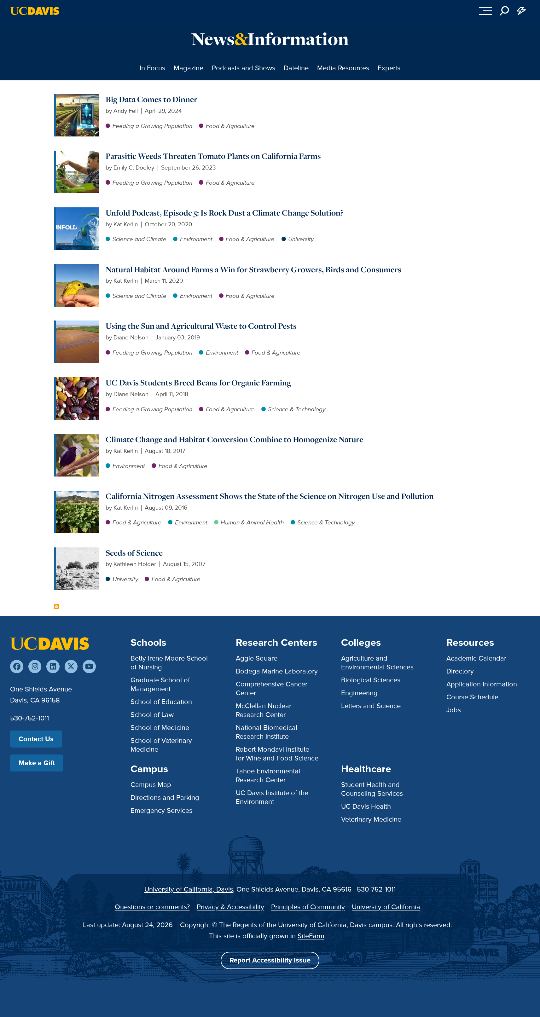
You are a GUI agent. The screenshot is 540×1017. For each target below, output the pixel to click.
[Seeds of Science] (77, 552)
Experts (389, 68)
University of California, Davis (188, 889)
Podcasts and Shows (243, 68)
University (301, 239)
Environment (196, 239)
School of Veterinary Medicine (161, 745)
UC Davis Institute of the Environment (272, 797)
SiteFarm (311, 936)
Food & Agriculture (230, 126)
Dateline (296, 68)
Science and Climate (139, 239)
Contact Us (36, 739)
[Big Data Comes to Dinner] (77, 98)
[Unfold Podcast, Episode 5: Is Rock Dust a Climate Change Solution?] (77, 212)
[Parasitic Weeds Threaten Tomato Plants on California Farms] (77, 155)
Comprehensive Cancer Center (271, 688)
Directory (460, 671)
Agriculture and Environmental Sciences (377, 662)
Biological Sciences (370, 680)
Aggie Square (256, 658)
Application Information (481, 684)
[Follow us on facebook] (16, 666)
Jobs (453, 710)
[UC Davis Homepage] (35, 11)
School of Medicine (160, 727)
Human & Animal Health (252, 522)
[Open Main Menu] (485, 11)
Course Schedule (472, 697)
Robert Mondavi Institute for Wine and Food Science (277, 753)
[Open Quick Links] (521, 11)
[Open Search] (504, 11)
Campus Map (151, 784)
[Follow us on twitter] (71, 666)
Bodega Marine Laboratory (277, 671)
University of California (386, 907)
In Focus (152, 68)
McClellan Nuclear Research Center (263, 710)
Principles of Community (308, 907)
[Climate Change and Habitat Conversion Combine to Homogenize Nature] (77, 438)
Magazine (188, 68)
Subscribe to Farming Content (56, 606)
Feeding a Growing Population (152, 126)
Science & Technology (296, 409)
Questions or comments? (152, 907)
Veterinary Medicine (371, 819)
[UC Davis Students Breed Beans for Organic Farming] (77, 381)
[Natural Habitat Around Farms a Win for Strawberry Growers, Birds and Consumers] (77, 268)
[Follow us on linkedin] (52, 666)
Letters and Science (371, 706)
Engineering (359, 693)
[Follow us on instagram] (34, 666)
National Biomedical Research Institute (266, 732)
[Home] (49, 643)
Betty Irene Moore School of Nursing (169, 662)
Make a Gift (37, 763)
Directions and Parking (165, 797)
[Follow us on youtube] (89, 666)
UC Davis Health (366, 806)
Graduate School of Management (160, 684)
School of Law (152, 714)
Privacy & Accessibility (230, 907)
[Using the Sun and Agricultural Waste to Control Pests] (77, 325)
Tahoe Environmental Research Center (268, 775)
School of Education (161, 702)
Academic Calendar (476, 658)
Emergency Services (161, 810)
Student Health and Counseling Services (372, 789)
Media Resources (343, 68)
